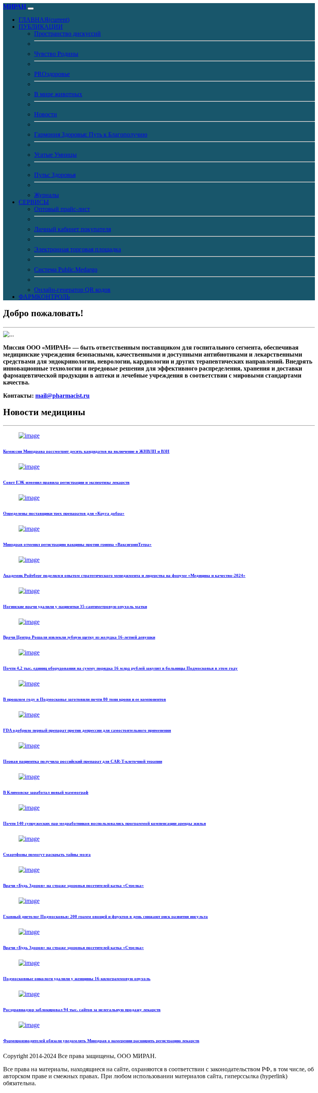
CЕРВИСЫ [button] (34, 202)
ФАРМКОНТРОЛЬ (44, 296)
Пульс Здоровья (55, 174)
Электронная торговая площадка (77, 249)
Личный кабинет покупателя (72, 229)
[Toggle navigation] (31, 8)
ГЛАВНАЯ (44, 19)
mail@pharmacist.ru (62, 395)
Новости (45, 114)
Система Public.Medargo (65, 269)
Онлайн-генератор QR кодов (72, 289)
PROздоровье (52, 74)
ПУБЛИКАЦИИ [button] (41, 26)
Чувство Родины (56, 53)
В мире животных (58, 94)
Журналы (46, 195)
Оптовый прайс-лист (62, 209)
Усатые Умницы (55, 154)
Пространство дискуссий (67, 33)
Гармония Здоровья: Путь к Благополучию (90, 134)
